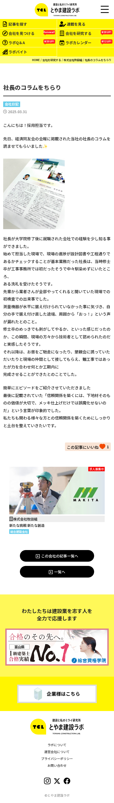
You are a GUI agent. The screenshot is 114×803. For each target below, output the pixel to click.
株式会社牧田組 (73, 60)
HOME (36, 60)
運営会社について (57, 751)
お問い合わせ (57, 765)
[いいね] (86, 446)
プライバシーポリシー (57, 758)
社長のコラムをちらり (98, 60)
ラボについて (57, 744)
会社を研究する (51, 60)
